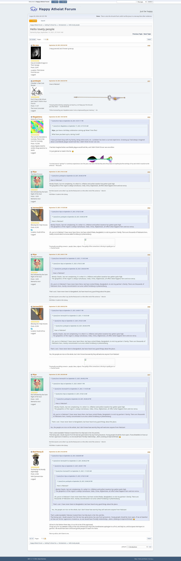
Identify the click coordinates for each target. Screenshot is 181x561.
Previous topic (138, 34)
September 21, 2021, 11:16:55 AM (58, 207)
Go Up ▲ (150, 559)
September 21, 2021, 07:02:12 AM (58, 171)
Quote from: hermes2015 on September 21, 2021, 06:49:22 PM (70, 378)
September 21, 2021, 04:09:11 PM (58, 254)
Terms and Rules (142, 559)
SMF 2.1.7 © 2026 (32, 559)
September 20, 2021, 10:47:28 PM (58, 117)
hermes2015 (38, 207)
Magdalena (37, 117)
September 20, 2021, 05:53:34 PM (58, 45)
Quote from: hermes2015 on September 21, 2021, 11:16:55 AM (70, 258)
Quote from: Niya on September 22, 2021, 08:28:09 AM (67, 456)
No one (36, 45)
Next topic (147, 34)
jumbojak (37, 81)
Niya (35, 172)
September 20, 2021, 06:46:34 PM (58, 81)
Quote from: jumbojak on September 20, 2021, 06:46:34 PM (69, 176)
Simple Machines (41, 559)
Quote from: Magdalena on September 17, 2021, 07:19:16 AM (70, 126)
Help (135, 559)
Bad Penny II (38, 452)
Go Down (33, 39)
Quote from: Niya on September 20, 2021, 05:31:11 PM (67, 121)
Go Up (31, 538)
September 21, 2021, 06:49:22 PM (58, 306)
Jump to (124, 547)
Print (149, 39)
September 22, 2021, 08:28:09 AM (58, 374)
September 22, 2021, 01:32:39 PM (58, 451)
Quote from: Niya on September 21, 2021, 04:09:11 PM (67, 310)
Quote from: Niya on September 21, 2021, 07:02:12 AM (67, 212)
